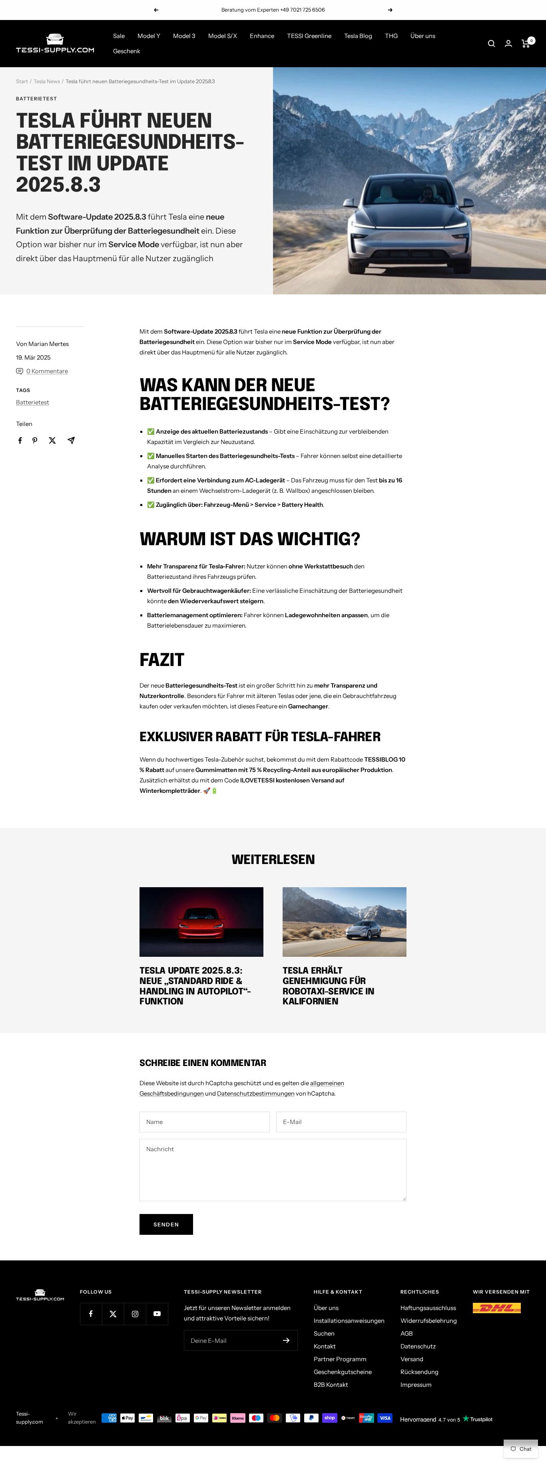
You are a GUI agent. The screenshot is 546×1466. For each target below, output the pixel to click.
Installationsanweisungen (349, 1320)
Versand (412, 1359)
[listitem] (20, 440)
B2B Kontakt (331, 1384)
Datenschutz (418, 1346)
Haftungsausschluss (428, 1308)
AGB (407, 1333)
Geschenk (126, 51)
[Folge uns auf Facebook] (91, 1314)
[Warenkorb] (526, 44)
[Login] (508, 43)
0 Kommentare (47, 371)
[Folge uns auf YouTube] (157, 1314)
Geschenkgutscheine (343, 1372)
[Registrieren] (286, 1340)
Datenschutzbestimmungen (256, 1093)
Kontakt (325, 1346)
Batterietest (36, 99)
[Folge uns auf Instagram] (135, 1314)
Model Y (148, 36)
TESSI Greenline (309, 36)
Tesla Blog (358, 36)
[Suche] (491, 43)
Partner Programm (340, 1359)
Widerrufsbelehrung (429, 1320)
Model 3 (184, 36)
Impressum (416, 1384)
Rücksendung (419, 1372)
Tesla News (47, 81)
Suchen (324, 1333)
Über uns (422, 36)
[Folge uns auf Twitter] (113, 1314)
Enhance (262, 36)
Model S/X (222, 36)
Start (22, 81)
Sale (119, 36)
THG (391, 36)
